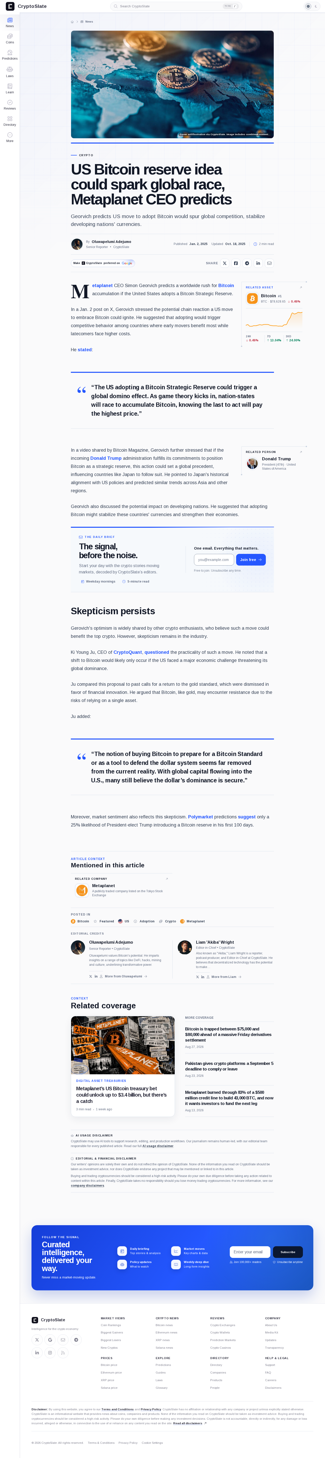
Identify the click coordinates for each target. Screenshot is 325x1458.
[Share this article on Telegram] (247, 263)
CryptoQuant (127, 652)
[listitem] (80, 921)
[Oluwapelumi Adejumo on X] (90, 976)
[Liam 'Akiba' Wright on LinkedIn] (202, 977)
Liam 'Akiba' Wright (215, 942)
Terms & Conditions (101, 1442)
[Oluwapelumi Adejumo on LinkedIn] (96, 976)
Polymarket (200, 816)
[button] (10, 137)
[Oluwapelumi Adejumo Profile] (77, 244)
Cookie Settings (152, 1442)
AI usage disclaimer (157, 1146)
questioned (156, 652)
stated (85, 349)
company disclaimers (87, 1185)
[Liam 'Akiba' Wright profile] (185, 947)
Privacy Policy (151, 1409)
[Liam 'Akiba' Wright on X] (197, 977)
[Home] (72, 22)
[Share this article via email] (269, 263)
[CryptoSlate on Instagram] (50, 1352)
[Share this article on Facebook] (235, 263)
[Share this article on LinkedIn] (258, 263)
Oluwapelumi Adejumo (111, 241)
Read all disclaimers (187, 1423)
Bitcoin (226, 285)
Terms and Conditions (117, 1409)
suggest (247, 816)
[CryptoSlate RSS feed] (63, 1352)
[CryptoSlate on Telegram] (76, 1339)
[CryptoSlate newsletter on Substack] (63, 1339)
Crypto (86, 155)
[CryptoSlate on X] (37, 1339)
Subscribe (288, 1252)
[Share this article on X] (224, 263)
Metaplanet (102, 285)
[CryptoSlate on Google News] (50, 1339)
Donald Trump (106, 458)
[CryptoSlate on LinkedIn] (37, 1352)
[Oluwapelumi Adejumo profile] (78, 947)
